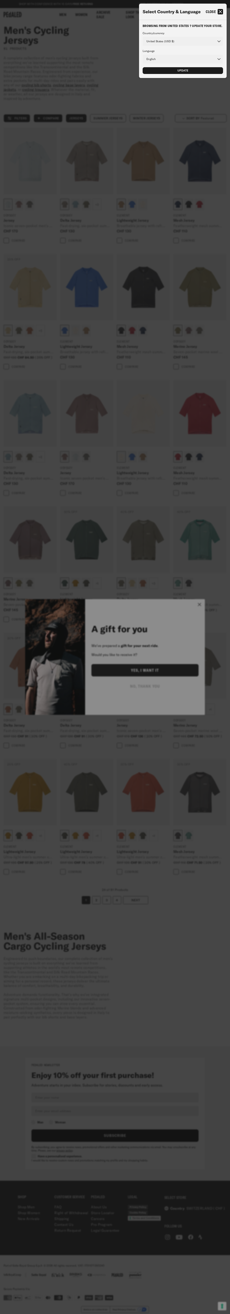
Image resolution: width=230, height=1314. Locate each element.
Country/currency (153, 33)
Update (182, 70)
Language (149, 51)
